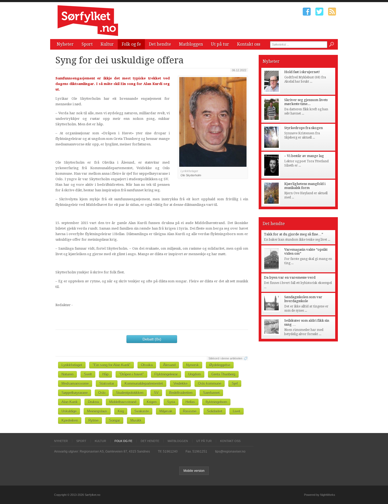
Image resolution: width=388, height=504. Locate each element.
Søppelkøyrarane (74, 393)
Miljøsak (165, 411)
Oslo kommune (209, 384)
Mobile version (194, 471)
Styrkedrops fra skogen (303, 128)
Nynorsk (192, 365)
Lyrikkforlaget (71, 365)
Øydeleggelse (219, 365)
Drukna (93, 402)
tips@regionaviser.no (230, 451)
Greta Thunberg (223, 374)
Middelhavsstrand (122, 402)
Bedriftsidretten (180, 393)
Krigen (152, 402)
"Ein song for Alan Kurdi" (111, 365)
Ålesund (169, 365)
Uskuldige (69, 411)
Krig (121, 411)
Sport (87, 44)
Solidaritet (214, 411)
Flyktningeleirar (166, 374)
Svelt (88, 374)
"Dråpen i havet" (131, 374)
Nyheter (65, 44)
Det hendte (160, 44)
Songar (114, 420)
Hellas (190, 402)
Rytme (93, 420)
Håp (105, 374)
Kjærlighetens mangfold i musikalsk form (304, 186)
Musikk (135, 420)
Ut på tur (220, 44)
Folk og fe (131, 44)
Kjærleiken (69, 420)
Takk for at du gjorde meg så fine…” (293, 234)
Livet (236, 411)
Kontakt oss (248, 44)
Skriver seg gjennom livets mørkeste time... (306, 102)
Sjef (235, 384)
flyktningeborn (216, 402)
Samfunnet (211, 393)
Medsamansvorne (75, 384)
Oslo (101, 393)
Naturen (67, 374)
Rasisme (189, 411)
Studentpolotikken (129, 393)
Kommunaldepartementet (144, 384)
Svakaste (141, 411)
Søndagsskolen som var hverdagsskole (303, 299)
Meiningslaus (97, 411)
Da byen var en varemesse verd (289, 277)
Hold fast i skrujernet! (302, 72)
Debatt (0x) (152, 339)
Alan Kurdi (69, 402)
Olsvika (147, 365)
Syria (171, 402)
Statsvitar (106, 384)
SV (156, 393)
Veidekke (180, 384)
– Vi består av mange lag (304, 156)
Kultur (107, 44)
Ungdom (194, 374)
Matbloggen (191, 44)
